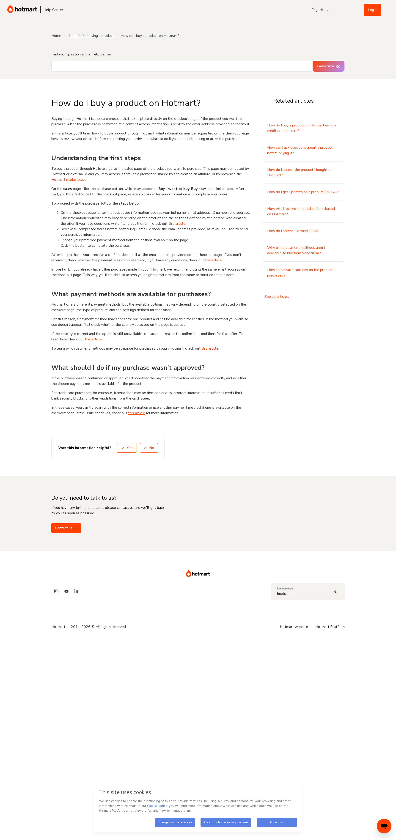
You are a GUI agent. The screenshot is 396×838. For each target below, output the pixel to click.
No (151, 447)
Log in (372, 9)
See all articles (276, 296)
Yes (129, 447)
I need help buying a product (91, 35)
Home (56, 35)
